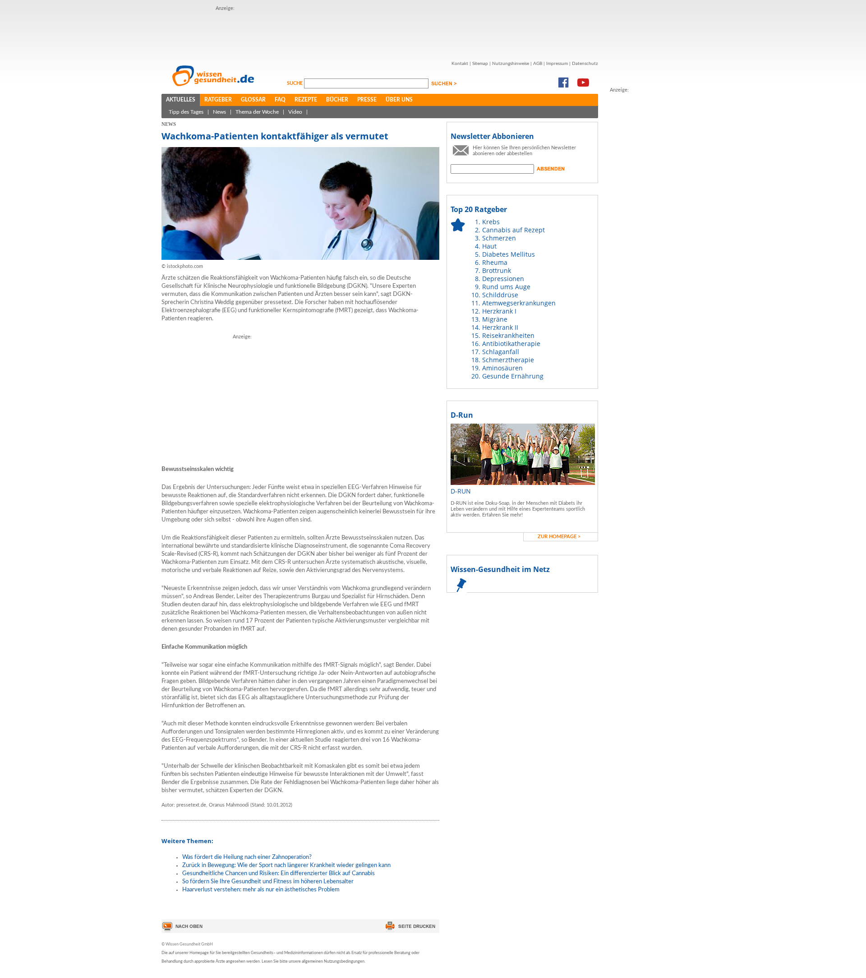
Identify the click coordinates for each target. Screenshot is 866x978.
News (219, 112)
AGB (537, 63)
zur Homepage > (559, 536)
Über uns (399, 99)
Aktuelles (180, 99)
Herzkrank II (500, 327)
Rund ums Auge (506, 286)
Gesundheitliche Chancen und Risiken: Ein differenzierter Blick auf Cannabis (278, 874)
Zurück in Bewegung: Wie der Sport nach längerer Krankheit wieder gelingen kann (286, 865)
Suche (295, 83)
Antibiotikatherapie (511, 343)
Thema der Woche (257, 112)
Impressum (557, 63)
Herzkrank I (499, 311)
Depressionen (503, 278)
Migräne (494, 319)
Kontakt (459, 63)
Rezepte (306, 99)
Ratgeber (218, 99)
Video (295, 112)
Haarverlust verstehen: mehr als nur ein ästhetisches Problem (261, 890)
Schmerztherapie (508, 359)
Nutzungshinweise (510, 63)
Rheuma (494, 262)
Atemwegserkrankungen (519, 303)
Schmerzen (499, 238)
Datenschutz (585, 63)
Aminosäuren (502, 368)
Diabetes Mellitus (508, 254)
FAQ (280, 99)
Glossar (253, 99)
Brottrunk (496, 270)
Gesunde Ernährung (513, 376)
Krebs (491, 221)
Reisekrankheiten (508, 335)
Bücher (337, 99)
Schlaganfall (500, 351)
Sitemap (480, 63)
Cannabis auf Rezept (513, 230)
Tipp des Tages (186, 112)
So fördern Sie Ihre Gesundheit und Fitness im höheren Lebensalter (268, 882)
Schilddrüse (500, 295)
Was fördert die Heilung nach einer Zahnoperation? (247, 857)
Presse (367, 99)
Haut (489, 246)
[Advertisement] (380, 33)
